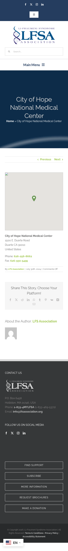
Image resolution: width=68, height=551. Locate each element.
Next (57, 159)
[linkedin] (42, 4)
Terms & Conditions (34, 533)
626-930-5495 (19, 260)
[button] (34, 198)
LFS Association (16, 269)
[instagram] (37, 4)
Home (10, 121)
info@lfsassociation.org (28, 411)
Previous (45, 159)
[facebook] (25, 4)
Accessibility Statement (34, 536)
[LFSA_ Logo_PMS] (34, 27)
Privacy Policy (51, 533)
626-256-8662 (23, 256)
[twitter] (31, 4)
